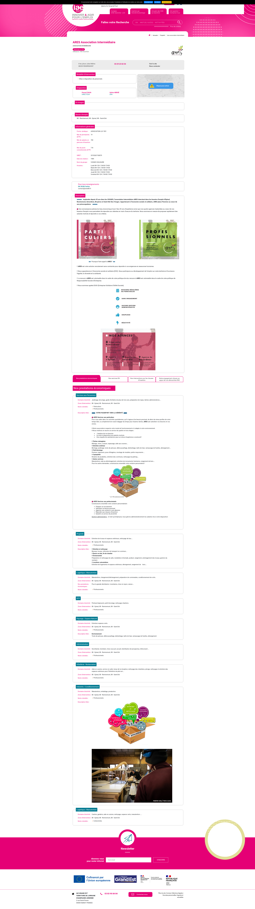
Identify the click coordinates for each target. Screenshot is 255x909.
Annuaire (155, 35)
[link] (92, 879)
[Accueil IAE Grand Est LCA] (83, 11)
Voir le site (153, 64)
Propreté (162, 35)
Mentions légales (177, 893)
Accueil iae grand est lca (149, 35)
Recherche (179, 22)
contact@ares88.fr (84, 188)
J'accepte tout (148, 2)
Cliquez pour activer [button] (162, 85)
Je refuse (157, 2)
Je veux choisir (167, 2)
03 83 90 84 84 (111, 893)
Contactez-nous (142, 894)
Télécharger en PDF (79, 49)
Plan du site (162, 893)
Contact (168, 893)
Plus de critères (175, 26)
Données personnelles (169, 895)
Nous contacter (154, 66)
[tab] (86, 379)
